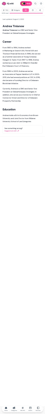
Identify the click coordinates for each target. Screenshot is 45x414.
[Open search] (35, 3)
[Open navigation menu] (41, 3)
